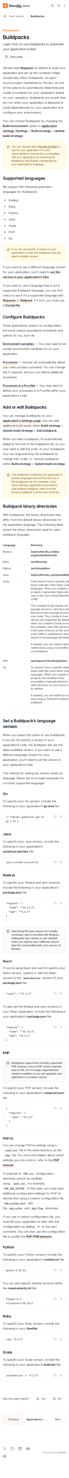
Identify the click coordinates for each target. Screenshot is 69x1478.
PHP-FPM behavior (39, 1236)
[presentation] (34, 819)
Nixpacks (27, 68)
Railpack (26, 300)
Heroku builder (48, 146)
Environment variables (18, 344)
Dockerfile (12, 305)
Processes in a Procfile (19, 385)
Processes (10, 362)
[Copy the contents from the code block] (55, 816)
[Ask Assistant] (61, 816)
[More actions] (64, 5)
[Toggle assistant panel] (59, 5)
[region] (34, 626)
